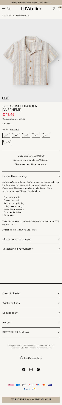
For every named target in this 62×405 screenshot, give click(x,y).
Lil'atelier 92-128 (22, 15)
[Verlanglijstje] (53, 8)
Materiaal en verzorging (16, 239)
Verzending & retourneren (17, 248)
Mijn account (10, 312)
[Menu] (3, 8)
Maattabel (14, 129)
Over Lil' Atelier (11, 293)
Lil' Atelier (6, 15)
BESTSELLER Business (15, 332)
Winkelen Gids (11, 303)
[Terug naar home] (31, 8)
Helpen (6, 322)
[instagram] (31, 369)
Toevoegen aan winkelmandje (31, 399)
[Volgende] (58, 60)
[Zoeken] (8, 8)
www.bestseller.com (43, 348)
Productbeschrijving (14, 176)
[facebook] (23, 369)
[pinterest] (38, 369)
